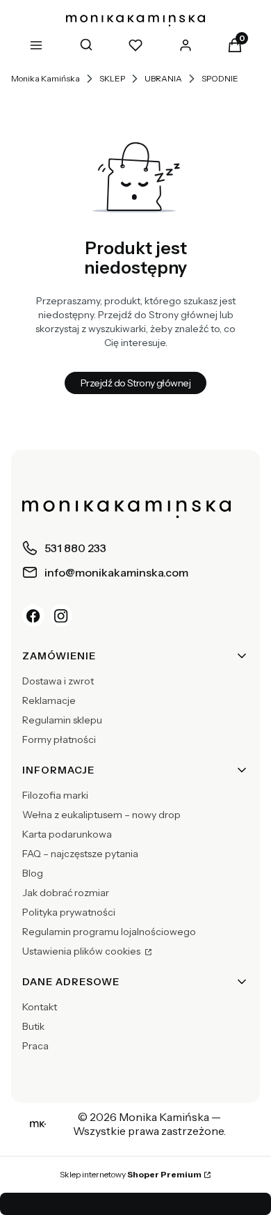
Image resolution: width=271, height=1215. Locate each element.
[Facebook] (33, 615)
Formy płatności (59, 739)
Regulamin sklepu (62, 720)
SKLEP (112, 78)
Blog (32, 873)
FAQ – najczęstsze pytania (80, 853)
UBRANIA (163, 78)
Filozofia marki (55, 795)
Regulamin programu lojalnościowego (109, 931)
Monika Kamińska (45, 78)
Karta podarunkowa (67, 834)
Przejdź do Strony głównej (135, 383)
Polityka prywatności (68, 912)
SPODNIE (220, 78)
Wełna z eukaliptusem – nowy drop (101, 814)
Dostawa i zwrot (58, 681)
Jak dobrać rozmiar (65, 892)
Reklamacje (49, 700)
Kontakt (39, 1007)
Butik (33, 1026)
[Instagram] (61, 615)
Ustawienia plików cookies (82, 951)
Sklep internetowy (131, 1174)
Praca (35, 1046)
